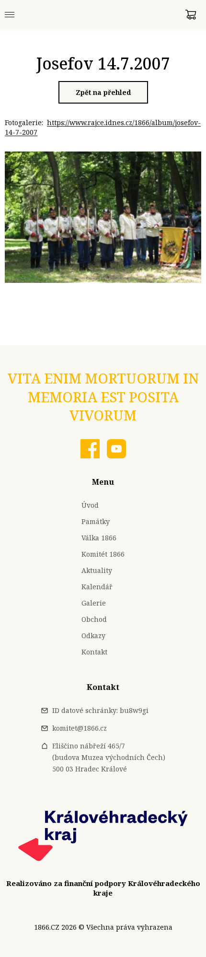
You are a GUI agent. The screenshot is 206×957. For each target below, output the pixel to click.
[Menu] (9, 14)
